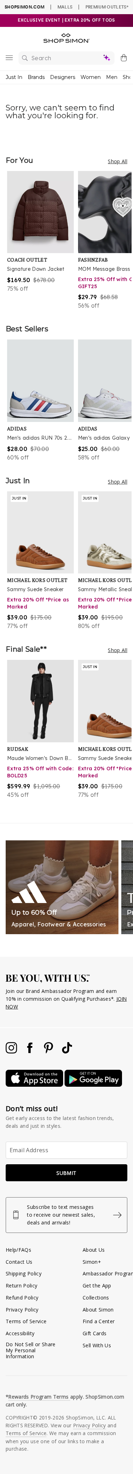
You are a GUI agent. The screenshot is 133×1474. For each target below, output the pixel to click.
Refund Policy (22, 1297)
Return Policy (21, 1285)
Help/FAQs (18, 1249)
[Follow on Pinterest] (49, 1051)
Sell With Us (97, 1345)
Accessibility (20, 1333)
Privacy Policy (22, 1309)
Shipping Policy (23, 1273)
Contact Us (19, 1261)
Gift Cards (94, 1333)
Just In (14, 77)
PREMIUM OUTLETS (106, 7)
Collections (96, 1297)
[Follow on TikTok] (67, 1051)
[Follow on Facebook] (30, 1051)
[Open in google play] (93, 1084)
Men (111, 77)
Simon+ (92, 1261)
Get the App (97, 1285)
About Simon (98, 1309)
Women (91, 77)
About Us (94, 1249)
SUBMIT (66, 1173)
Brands (36, 77)
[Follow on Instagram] (12, 1051)
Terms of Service (26, 1321)
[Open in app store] (35, 1084)
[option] (42, 240)
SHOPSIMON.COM (24, 7)
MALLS (65, 7)
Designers (62, 77)
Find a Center (99, 1321)
